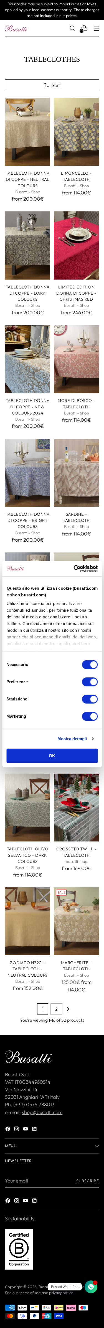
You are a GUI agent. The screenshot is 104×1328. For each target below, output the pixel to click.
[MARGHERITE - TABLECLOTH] (76, 921)
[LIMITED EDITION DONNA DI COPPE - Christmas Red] (76, 245)
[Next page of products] (68, 1008)
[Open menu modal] (96, 28)
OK (52, 755)
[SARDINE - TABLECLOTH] (76, 473)
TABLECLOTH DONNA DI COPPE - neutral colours (28, 179)
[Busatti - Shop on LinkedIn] (35, 1130)
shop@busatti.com (42, 1112)
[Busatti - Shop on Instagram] (17, 1130)
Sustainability (20, 1218)
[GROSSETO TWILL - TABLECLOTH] (76, 808)
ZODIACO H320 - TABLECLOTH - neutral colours (27, 969)
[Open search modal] (72, 28)
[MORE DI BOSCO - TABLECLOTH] (76, 359)
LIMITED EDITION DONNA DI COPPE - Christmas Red (76, 293)
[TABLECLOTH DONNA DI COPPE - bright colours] (27, 473)
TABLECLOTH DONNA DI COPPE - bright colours (28, 520)
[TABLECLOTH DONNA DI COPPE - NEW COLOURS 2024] (27, 359)
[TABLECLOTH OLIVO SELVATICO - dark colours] (27, 808)
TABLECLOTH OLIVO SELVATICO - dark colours (28, 855)
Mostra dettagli (72, 738)
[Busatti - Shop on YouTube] (26, 1130)
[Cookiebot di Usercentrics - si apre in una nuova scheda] (74, 568)
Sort (56, 85)
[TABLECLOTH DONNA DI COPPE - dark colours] (27, 245)
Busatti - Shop (50, 1286)
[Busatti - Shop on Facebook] (8, 1130)
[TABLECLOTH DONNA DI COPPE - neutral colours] (27, 132)
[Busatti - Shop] (16, 28)
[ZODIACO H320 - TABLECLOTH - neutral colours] (27, 921)
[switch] (90, 681)
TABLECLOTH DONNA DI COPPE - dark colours (28, 293)
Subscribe (87, 1180)
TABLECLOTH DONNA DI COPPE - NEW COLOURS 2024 (28, 407)
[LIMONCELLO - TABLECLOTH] (76, 132)
